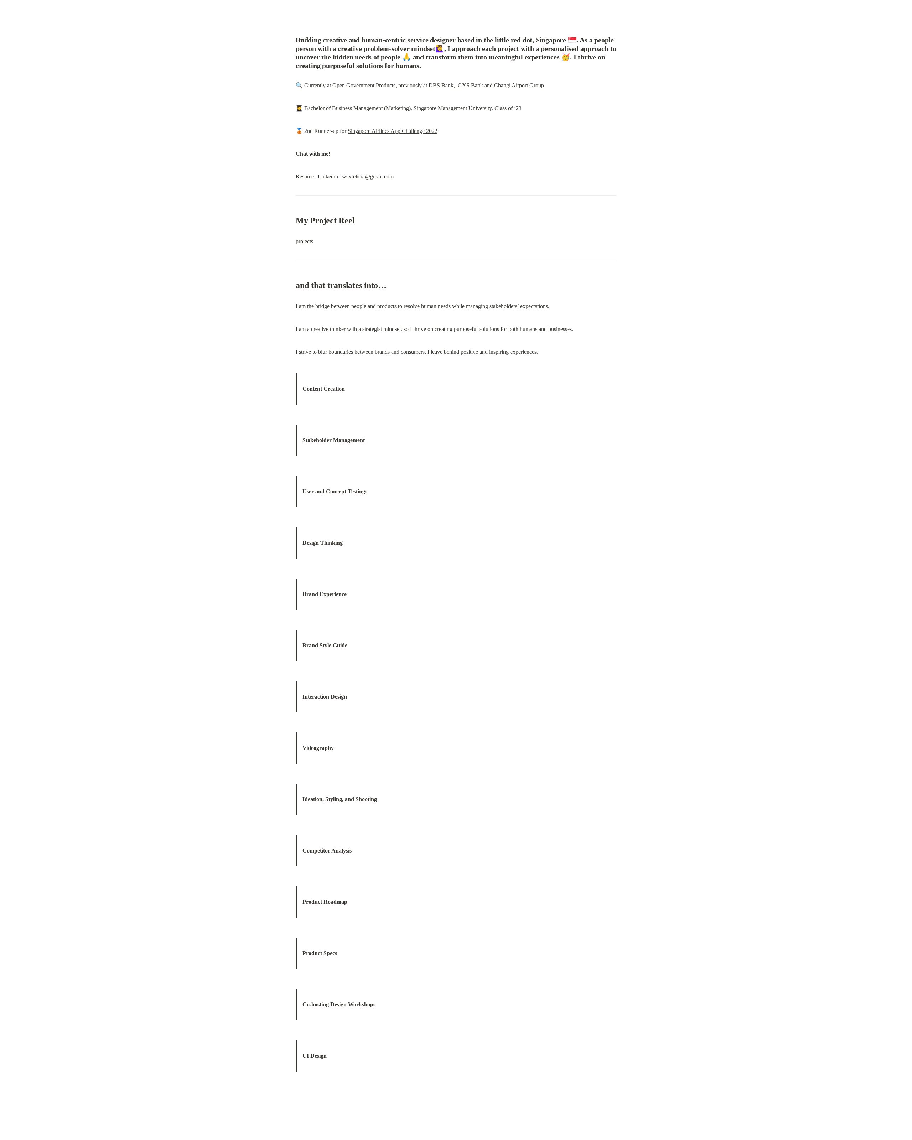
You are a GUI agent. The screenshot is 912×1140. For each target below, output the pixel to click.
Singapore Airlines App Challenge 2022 (392, 131)
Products (385, 85)
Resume (305, 176)
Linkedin (328, 176)
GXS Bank (470, 85)
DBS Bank (441, 85)
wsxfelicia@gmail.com (368, 176)
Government (360, 85)
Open (338, 85)
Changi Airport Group (519, 85)
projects (304, 241)
